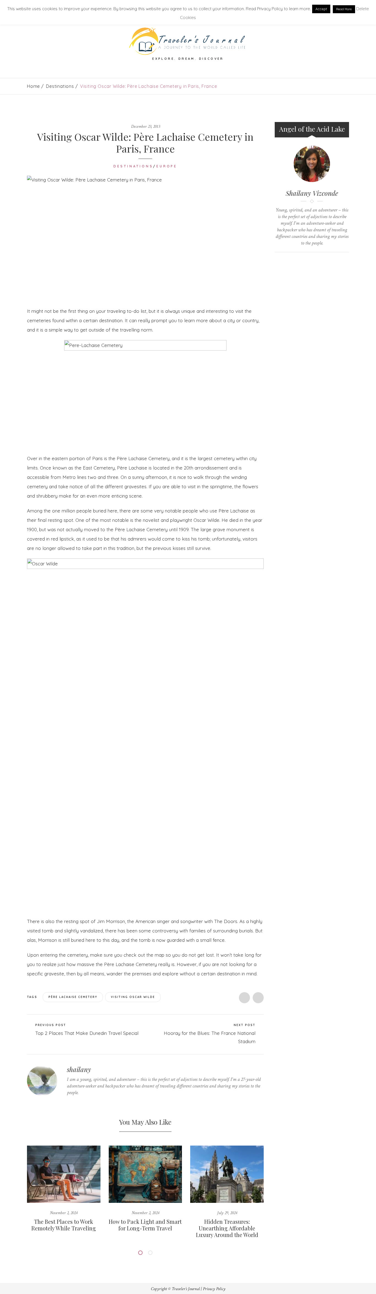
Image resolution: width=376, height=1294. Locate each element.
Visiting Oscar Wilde (133, 997)
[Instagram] (102, 1103)
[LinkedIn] (94, 1103)
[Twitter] (68, 1103)
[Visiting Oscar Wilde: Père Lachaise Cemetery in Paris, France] (145, 237)
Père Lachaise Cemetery (72, 997)
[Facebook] (76, 1103)
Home (33, 86)
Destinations (60, 86)
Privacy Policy (214, 1289)
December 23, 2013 (145, 126)
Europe (166, 166)
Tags (33, 997)
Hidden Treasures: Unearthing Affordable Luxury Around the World (227, 1228)
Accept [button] (321, 9)
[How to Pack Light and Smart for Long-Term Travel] (145, 1174)
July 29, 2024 (227, 1213)
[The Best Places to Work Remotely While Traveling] (63, 1174)
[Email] (317, 261)
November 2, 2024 (63, 1213)
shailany (79, 1069)
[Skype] (85, 1103)
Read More (344, 9)
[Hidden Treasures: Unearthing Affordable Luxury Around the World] (227, 1174)
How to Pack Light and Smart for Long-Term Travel (145, 1225)
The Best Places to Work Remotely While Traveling (63, 1225)
